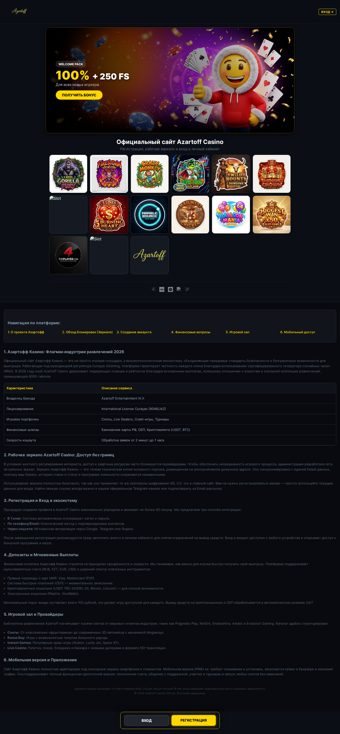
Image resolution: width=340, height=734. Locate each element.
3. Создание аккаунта (134, 332)
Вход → (327, 12)
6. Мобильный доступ (297, 332)
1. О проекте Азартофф (26, 332)
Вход (147, 720)
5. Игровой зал (237, 332)
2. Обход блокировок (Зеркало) (87, 332)
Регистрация (193, 720)
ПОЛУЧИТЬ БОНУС (79, 95)
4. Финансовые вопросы (190, 332)
